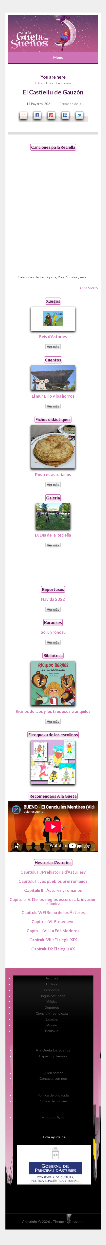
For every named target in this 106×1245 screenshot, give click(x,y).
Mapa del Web (53, 1118)
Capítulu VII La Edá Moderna (53, 930)
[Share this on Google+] (53, 119)
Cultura (51, 984)
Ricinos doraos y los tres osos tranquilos (53, 711)
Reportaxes (53, 589)
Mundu (51, 1025)
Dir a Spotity (89, 288)
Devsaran (76, 1221)
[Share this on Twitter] (81, 119)
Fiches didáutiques (53, 419)
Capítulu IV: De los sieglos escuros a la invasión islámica (53, 901)
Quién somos (53, 1073)
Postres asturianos (53, 474)
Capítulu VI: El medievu (53, 921)
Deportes (52, 1007)
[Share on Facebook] (39, 119)
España (52, 1019)
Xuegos (53, 301)
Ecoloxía (51, 1031)
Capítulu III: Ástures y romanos (53, 890)
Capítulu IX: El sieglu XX (53, 948)
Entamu (39, 83)
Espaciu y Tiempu (53, 1056)
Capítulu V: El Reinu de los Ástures (53, 912)
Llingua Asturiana (51, 996)
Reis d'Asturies (53, 336)
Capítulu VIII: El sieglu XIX (53, 939)
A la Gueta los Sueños (53, 1050)
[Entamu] (53, 33)
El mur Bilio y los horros (53, 396)
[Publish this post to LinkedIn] (67, 119)
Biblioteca (53, 655)
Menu (58, 57)
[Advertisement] (53, 566)
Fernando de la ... (72, 104)
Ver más (53, 347)
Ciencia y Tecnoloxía (52, 1013)
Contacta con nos (53, 1078)
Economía (52, 990)
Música (51, 1002)
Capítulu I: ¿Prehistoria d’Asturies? (53, 872)
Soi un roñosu (53, 632)
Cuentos (53, 359)
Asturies (52, 978)
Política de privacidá (53, 1095)
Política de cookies (53, 1101)
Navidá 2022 (53, 599)
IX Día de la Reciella (53, 535)
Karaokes (53, 622)
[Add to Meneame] (25, 119)
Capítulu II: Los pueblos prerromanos (53, 881)
